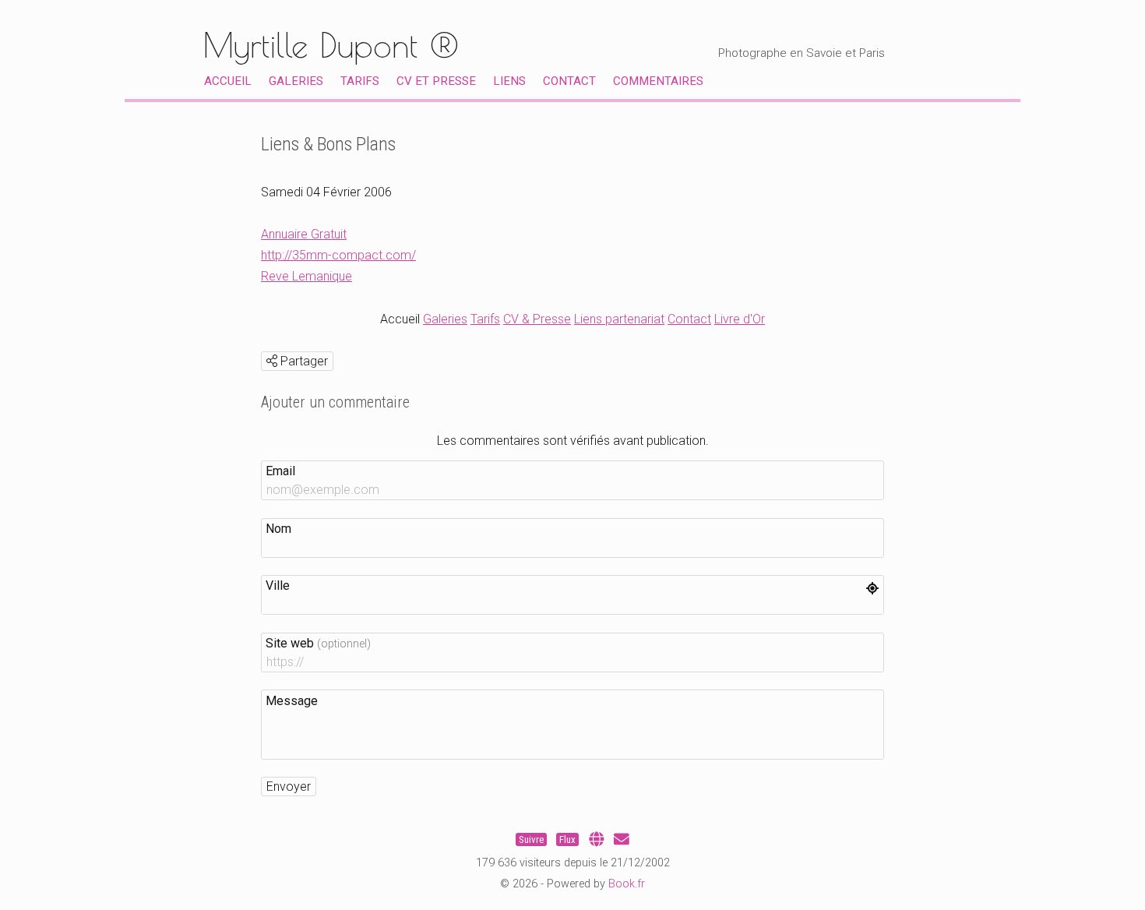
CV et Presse (436, 81)
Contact (569, 81)
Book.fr (626, 884)
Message (292, 700)
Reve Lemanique (306, 276)
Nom (278, 528)
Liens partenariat (619, 319)
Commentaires (658, 81)
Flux (567, 839)
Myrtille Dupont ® (331, 45)
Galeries (296, 81)
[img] (271, 360)
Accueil (228, 81)
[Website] (596, 839)
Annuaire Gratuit (304, 234)
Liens (509, 81)
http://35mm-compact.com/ (338, 255)
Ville (278, 585)
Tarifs (359, 81)
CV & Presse (537, 319)
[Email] (621, 839)
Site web (318, 643)
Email (280, 471)
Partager (302, 361)
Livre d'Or (739, 319)
